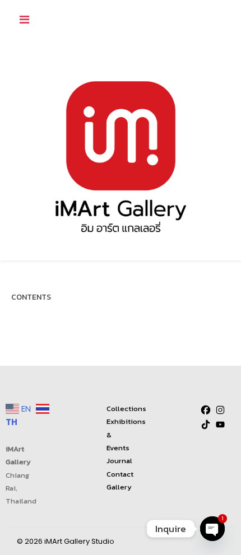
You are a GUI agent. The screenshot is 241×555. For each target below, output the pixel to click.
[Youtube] (220, 424)
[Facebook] (206, 410)
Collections (126, 408)
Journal (119, 460)
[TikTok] (206, 424)
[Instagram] (220, 410)
